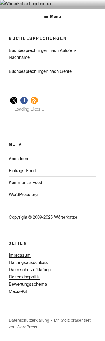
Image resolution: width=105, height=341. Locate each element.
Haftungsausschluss (28, 262)
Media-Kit (18, 291)
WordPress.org (23, 194)
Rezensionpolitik (24, 276)
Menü (55, 16)
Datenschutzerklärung (30, 269)
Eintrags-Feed (22, 170)
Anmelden (18, 158)
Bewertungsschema (28, 284)
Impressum (20, 255)
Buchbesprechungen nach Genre (40, 71)
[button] (14, 100)
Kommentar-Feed (25, 182)
